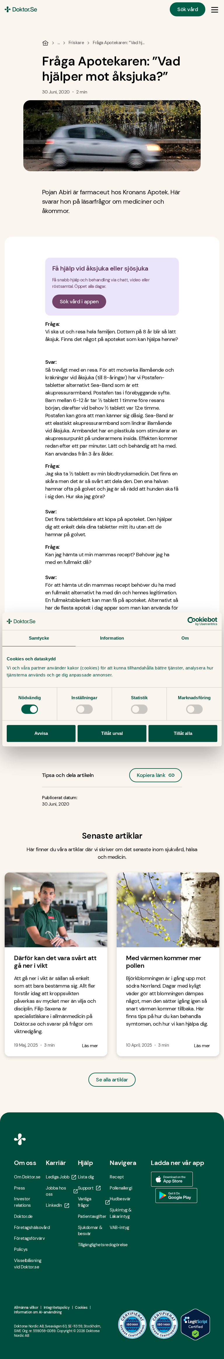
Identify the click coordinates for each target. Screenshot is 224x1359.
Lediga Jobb (57, 1177)
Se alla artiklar (112, 1079)
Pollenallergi (121, 1188)
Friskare (76, 43)
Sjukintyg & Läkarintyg (121, 1213)
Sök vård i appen (79, 301)
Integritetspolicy (57, 1307)
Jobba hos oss (56, 1191)
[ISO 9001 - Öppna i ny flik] (132, 1324)
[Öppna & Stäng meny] (215, 9)
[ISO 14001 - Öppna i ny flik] (163, 1324)
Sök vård (187, 9)
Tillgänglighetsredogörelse (94, 1245)
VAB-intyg (119, 1227)
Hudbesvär (120, 1199)
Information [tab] (112, 638)
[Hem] (45, 43)
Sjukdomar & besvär (90, 1231)
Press (19, 1188)
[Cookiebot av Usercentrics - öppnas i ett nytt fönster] (191, 621)
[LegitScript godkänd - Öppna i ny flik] (195, 1324)
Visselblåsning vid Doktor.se (27, 1264)
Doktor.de (23, 1216)
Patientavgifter (92, 1216)
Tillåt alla (183, 733)
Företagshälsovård (30, 1227)
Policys (21, 1249)
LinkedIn (54, 1205)
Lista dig (86, 1177)
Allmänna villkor (26, 1307)
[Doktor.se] (21, 9)
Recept (117, 1177)
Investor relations (22, 1202)
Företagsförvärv (29, 1238)
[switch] (84, 709)
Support (86, 1188)
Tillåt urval (112, 733)
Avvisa (41, 733)
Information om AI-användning (38, 1312)
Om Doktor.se (27, 1177)
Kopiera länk (151, 773)
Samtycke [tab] (39, 638)
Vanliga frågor (84, 1202)
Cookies (81, 1307)
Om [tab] (185, 638)
